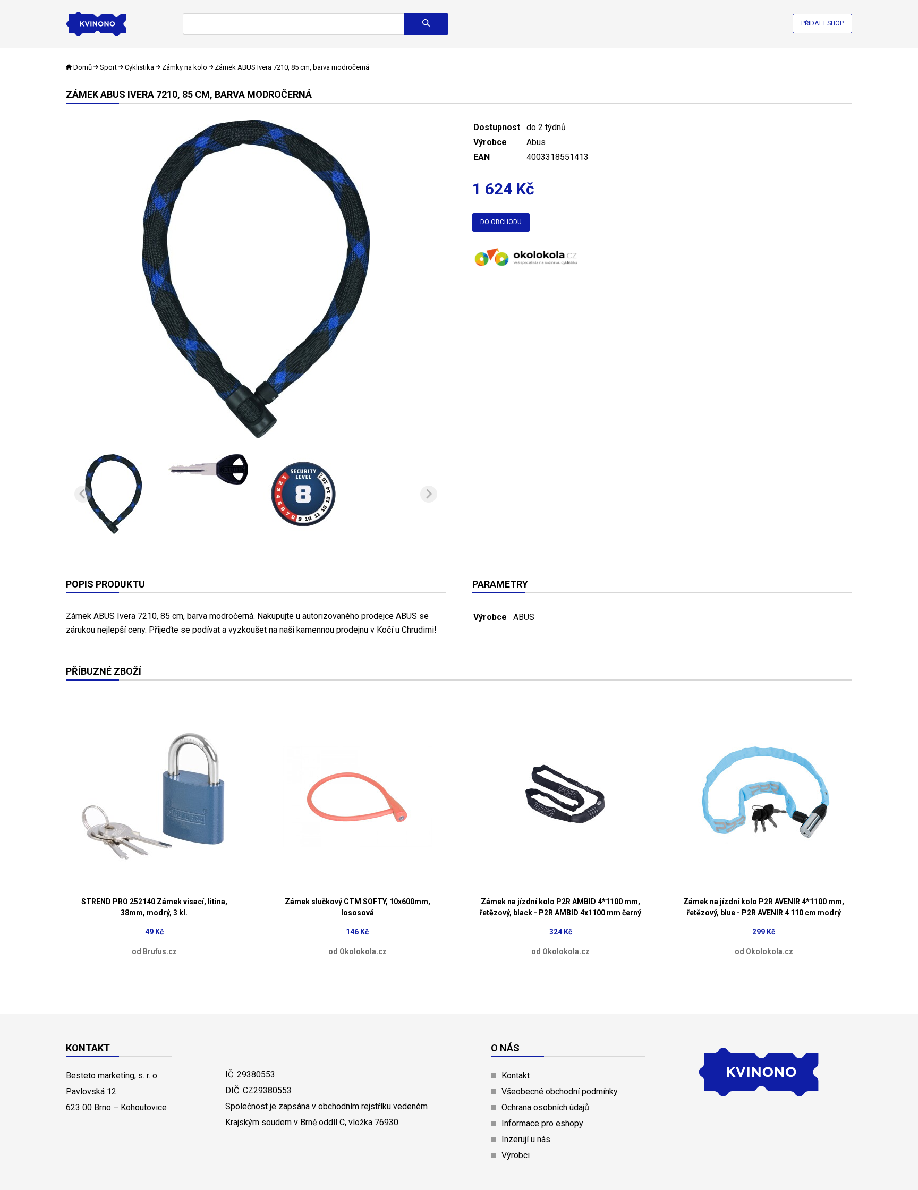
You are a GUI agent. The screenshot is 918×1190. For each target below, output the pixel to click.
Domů (83, 67)
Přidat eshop (822, 23)
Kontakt (516, 1075)
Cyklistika (139, 67)
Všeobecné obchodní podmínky (560, 1091)
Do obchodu (501, 222)
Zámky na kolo (184, 67)
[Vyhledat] (426, 24)
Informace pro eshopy (542, 1123)
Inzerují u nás (526, 1139)
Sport (108, 67)
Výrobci (516, 1155)
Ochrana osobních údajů (545, 1107)
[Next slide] (428, 494)
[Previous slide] (82, 494)
